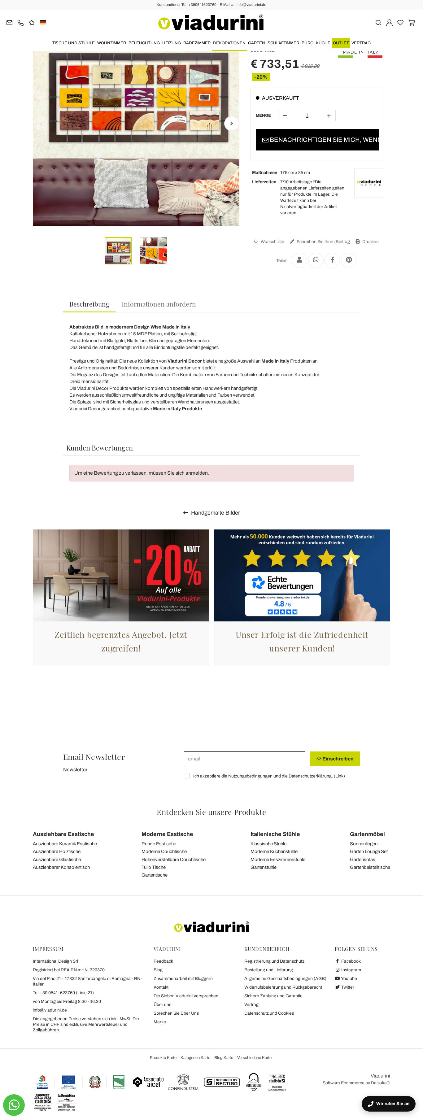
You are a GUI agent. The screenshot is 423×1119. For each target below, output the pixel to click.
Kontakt (161, 987)
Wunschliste (272, 241)
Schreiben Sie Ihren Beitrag (323, 241)
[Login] (389, 22)
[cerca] (378, 22)
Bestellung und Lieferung (268, 970)
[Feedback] (31, 22)
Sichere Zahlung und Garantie (273, 996)
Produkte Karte (163, 1058)
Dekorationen (229, 43)
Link (339, 776)
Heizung (171, 43)
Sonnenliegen (363, 843)
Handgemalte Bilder (215, 513)
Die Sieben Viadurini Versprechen (186, 996)
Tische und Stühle (73, 43)
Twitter (347, 987)
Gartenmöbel (367, 834)
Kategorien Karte (195, 1058)
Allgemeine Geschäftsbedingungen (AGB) (285, 978)
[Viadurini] (211, 22)
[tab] (89, 304)
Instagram (350, 970)
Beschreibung (89, 303)
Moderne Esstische (167, 834)
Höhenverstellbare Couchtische (174, 859)
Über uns (162, 1004)
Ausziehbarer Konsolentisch (61, 867)
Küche (323, 43)
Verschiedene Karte (254, 1058)
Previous (40, 123)
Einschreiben (337, 758)
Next (231, 123)
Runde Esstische (159, 843)
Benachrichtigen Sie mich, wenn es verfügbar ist (323, 139)
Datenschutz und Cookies (269, 1013)
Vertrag (361, 43)
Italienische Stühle (275, 834)
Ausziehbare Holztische (57, 851)
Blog (158, 970)
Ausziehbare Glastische (57, 859)
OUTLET (341, 43)
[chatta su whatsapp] (14, 1105)
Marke (160, 1022)
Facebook (350, 961)
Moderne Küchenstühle (274, 851)
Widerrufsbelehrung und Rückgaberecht (283, 987)
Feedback (163, 961)
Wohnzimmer (111, 43)
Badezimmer (197, 43)
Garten (256, 43)
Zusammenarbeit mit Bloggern (183, 978)
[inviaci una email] (9, 22)
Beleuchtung (144, 43)
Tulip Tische (154, 867)
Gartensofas (362, 859)
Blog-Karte (223, 1058)
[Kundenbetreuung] (20, 22)
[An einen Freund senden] (299, 260)
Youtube (348, 978)
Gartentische (155, 875)
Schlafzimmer (283, 43)
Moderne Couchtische (164, 851)
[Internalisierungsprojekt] (81, 1082)
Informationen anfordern (159, 303)
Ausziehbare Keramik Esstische (65, 843)
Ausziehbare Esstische (63, 834)
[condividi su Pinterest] (348, 260)
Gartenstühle (264, 867)
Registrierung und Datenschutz (274, 961)
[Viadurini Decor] (369, 183)
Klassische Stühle (268, 843)
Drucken (370, 241)
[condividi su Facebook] (332, 260)
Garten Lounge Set (369, 851)
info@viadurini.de (50, 1010)
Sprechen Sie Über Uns (176, 1013)
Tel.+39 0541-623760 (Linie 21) (63, 993)
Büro (307, 43)
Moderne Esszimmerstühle (278, 859)
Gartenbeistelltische (370, 867)
